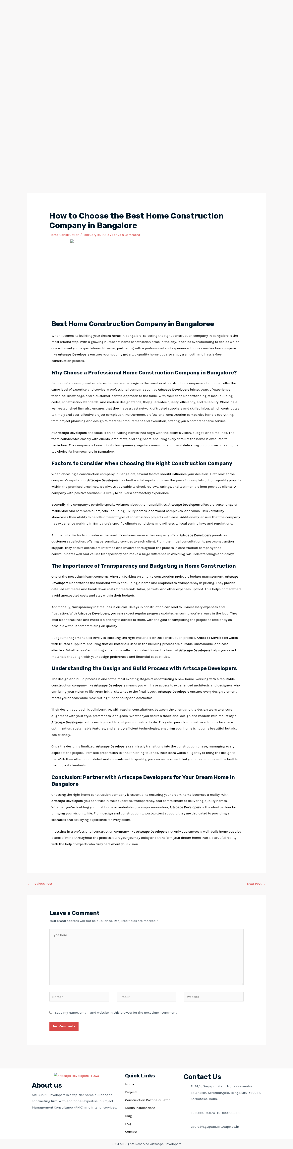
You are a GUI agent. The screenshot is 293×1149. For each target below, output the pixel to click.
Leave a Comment (126, 235)
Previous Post (39, 883)
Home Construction (64, 235)
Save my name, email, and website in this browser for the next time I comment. (116, 1012)
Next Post (256, 883)
